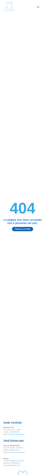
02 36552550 (14, 463)
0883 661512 (14, 450)
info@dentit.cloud (14, 465)
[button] (38, 7)
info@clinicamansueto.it (16, 434)
